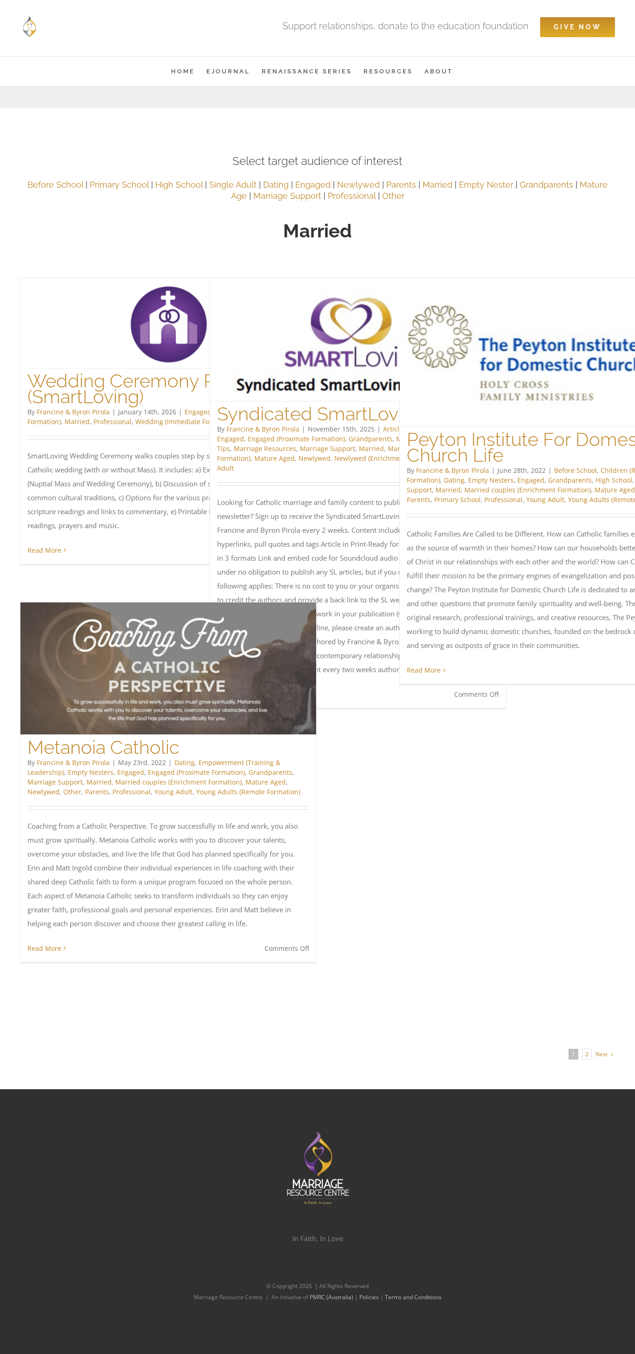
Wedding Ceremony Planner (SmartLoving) (147, 388)
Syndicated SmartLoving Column (356, 414)
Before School (55, 185)
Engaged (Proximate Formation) (296, 438)
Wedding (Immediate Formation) (185, 421)
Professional (352, 196)
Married (437, 185)
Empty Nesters (491, 480)
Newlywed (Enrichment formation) (387, 458)
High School (179, 185)
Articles (394, 429)
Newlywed (358, 185)
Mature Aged (274, 458)
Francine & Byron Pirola (73, 411)
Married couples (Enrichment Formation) (527, 489)
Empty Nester (486, 185)
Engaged (313, 185)
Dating (277, 185)
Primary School (119, 185)
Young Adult (545, 499)
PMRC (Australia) (332, 1297)
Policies (369, 1297)
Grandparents (546, 185)
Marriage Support (287, 196)
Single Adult (233, 185)
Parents (401, 185)
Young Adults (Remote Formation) (248, 791)
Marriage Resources (265, 448)
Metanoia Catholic (103, 747)
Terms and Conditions (413, 1297)
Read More (44, 550)
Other (393, 196)
